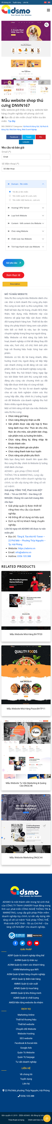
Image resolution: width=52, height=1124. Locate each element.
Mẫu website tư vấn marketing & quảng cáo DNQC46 (26, 784)
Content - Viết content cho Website (26, 223)
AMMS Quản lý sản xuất (26, 983)
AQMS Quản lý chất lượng (26, 997)
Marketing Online (26, 1014)
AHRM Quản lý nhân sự (26, 960)
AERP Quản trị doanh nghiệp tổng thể (26, 955)
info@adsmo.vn (23, 552)
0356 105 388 (24, 556)
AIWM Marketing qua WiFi (26, 969)
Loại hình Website (19, 215)
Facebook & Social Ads (26, 1043)
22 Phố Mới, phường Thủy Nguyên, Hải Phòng (27, 1090)
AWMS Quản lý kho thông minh (26, 993)
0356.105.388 (27, 1096)
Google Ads (26, 1047)
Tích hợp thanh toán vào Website (25, 246)
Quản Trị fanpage (26, 1057)
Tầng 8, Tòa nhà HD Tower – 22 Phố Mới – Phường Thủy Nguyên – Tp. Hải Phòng (27, 540)
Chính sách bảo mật (36, 1120)
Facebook (14, 137)
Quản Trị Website (26, 1052)
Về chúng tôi (6, 2)
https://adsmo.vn (26, 548)
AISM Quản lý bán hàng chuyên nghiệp (26, 974)
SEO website (26, 1038)
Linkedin (26, 142)
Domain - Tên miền (19, 184)
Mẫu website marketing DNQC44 (26, 857)
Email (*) (6, 151)
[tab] (15, 284)
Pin (40, 137)
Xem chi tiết (18, 600)
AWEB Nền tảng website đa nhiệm (26, 1002)
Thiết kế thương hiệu (26, 1019)
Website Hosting (26, 1033)
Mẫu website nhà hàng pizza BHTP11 (26, 708)
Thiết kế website (26, 1024)
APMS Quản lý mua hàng (26, 988)
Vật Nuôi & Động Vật (31, 126)
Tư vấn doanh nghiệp (26, 1062)
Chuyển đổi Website (26, 1029)
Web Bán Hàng (15, 130)
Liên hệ (25, 2)
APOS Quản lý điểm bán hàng (26, 979)
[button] (46, 25)
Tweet (28, 137)
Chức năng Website (19, 231)
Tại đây (11, 121)
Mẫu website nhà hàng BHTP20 (26, 634)
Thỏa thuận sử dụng (16, 1120)
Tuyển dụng (17, 2)
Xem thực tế (13, 275)
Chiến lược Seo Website (21, 239)
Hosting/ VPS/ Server (20, 207)
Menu (49, 7)
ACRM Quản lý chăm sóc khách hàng (26, 964)
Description (15, 284)
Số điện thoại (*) (10, 163)
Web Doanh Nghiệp (29, 130)
